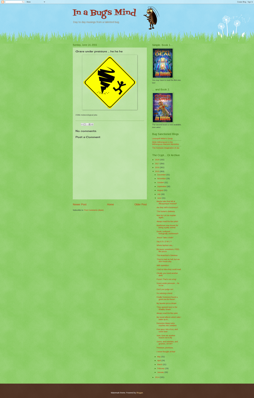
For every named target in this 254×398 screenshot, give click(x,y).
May (159, 357)
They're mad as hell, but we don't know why (168, 260)
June (159, 198)
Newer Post (80, 204)
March (160, 365)
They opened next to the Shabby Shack (167, 308)
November (161, 179)
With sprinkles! (163, 265)
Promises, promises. (165, 348)
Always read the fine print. (167, 313)
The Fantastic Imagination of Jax (165, 148)
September (162, 187)
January (160, 372)
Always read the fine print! (167, 222)
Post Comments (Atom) (94, 210)
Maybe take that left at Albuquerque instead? (167, 202)
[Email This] (82, 124)
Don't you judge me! (165, 289)
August (160, 190)
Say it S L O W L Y (164, 242)
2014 (157, 377)
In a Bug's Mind (104, 13)
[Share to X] (87, 124)
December (161, 175)
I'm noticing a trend (164, 293)
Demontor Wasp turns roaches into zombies (167, 324)
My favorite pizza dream (166, 303)
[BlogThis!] (84, 124)
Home (110, 204)
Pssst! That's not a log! (166, 279)
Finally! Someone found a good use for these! (167, 298)
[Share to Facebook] (89, 124)
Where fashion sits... (165, 245)
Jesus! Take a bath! (165, 238)
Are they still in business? (167, 208)
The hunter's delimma (166, 211)
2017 (157, 164)
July (159, 194)
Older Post (140, 204)
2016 (157, 167)
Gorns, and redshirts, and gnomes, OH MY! (167, 343)
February (161, 368)
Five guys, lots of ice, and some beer (167, 330)
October (160, 183)
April (159, 361)
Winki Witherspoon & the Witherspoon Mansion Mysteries (165, 143)
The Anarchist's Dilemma (167, 255)
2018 (157, 160)
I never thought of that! (166, 352)
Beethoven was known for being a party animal (167, 226)
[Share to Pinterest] (92, 124)
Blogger (140, 393)
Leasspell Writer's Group (162, 139)
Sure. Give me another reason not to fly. (166, 337)
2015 (157, 171)
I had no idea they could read (169, 269)
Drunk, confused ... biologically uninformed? (167, 233)
